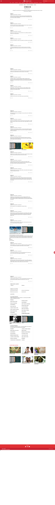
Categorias (21, 4)
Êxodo (14, 301)
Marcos (14, 330)
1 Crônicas (13, 309)
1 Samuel (11, 307)
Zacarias (24, 311)
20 (27, 290)
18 (25, 290)
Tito (22, 333)
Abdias (22, 308)
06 (16, 290)
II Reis (35, 4)
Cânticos (26, 300)
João (17, 330)
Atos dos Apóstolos (12, 333)
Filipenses (11, 338)
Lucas (16, 330)
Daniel (25, 305)
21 (28, 290)
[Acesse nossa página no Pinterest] (27, 446)
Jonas (25, 308)
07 (17, 290)
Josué (11, 306)
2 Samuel (14, 307)
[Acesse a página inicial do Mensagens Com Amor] (27, 1)
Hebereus (24, 333)
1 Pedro (25, 336)
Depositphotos (8, 449)
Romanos (29, 328)
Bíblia (25, 4)
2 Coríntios (15, 336)
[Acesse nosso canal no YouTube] (29, 446)
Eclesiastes (23, 300)
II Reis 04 (12, 285)
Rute (15, 306)
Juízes (13, 306)
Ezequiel (23, 305)
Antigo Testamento (30, 4)
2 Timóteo (26, 328)
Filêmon (25, 330)
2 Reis (11, 309)
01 (10, 290)
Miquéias (27, 308)
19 (26, 290)
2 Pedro (27, 336)
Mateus (11, 330)
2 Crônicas (17, 309)
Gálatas (23, 330)
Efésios (18, 336)
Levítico (16, 301)
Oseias (28, 305)
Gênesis (11, 301)
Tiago (22, 336)
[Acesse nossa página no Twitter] (25, 446)
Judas (27, 333)
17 (24, 290)
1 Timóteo (23, 328)
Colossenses (15, 338)
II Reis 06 (23, 285)
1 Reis (17, 307)
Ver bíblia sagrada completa (25, 313)
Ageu (22, 311)
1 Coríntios (11, 336)
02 (11, 290)
